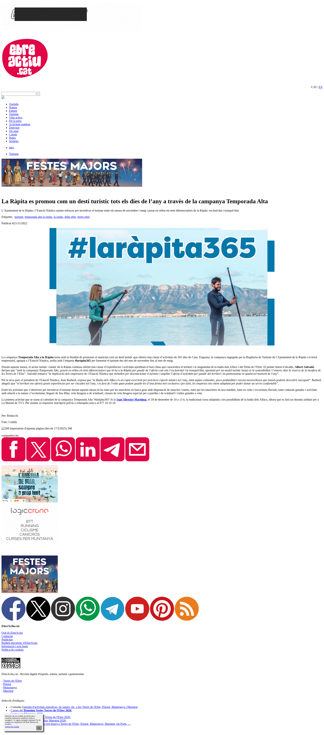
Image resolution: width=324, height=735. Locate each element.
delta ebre (70, 216)
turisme (19, 216)
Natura (13, 107)
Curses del (41, 710)
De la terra (15, 121)
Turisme (14, 114)
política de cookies (12, 727)
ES (320, 87)
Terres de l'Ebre (12, 680)
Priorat (7, 684)
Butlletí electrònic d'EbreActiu (19, 643)
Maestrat (8, 690)
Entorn (13, 110)
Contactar (7, 636)
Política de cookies (13, 649)
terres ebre (83, 216)
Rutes (12, 137)
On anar (14, 131)
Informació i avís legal (15, 646)
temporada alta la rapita (38, 216)
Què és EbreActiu (12, 632)
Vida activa (15, 117)
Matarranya (10, 687)
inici (11, 147)
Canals (13, 134)
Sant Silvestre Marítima (131, 399)
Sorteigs (14, 141)
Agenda (13, 104)
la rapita (58, 216)
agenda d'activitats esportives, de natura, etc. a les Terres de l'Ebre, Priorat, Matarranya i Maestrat (80, 707)
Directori (14, 127)
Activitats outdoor (19, 124)
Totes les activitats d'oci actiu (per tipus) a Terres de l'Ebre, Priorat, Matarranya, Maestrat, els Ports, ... (70, 723)
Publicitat (7, 639)
